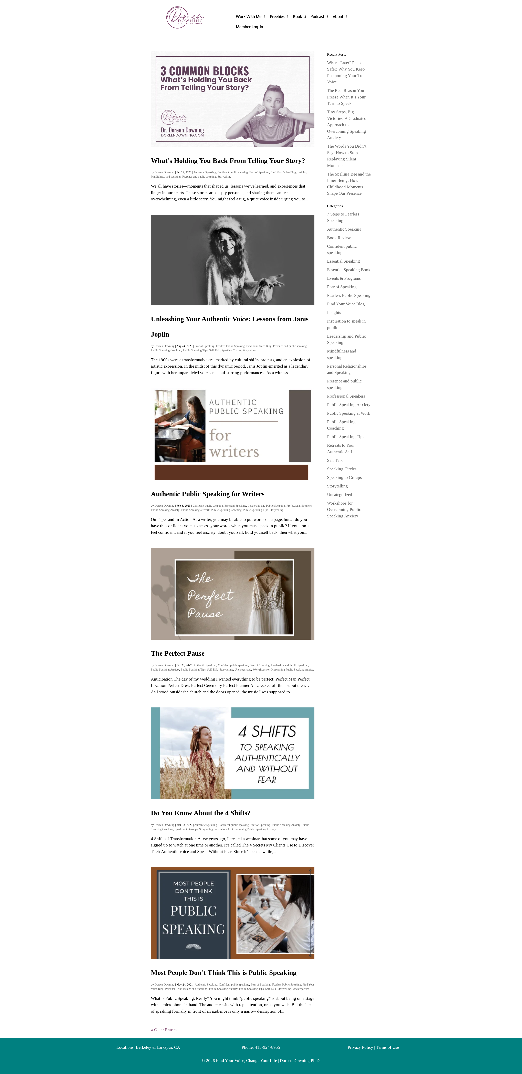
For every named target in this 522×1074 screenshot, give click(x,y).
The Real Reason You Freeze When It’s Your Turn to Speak (346, 97)
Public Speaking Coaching (166, 350)
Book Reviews (339, 237)
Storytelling (224, 176)
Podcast (317, 17)
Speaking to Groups (186, 829)
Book (297, 17)
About (338, 17)
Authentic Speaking (204, 172)
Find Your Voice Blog (283, 172)
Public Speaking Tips (195, 350)
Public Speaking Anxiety (165, 510)
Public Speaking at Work (195, 510)
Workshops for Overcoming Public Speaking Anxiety (283, 669)
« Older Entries (164, 1029)
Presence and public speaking (199, 176)
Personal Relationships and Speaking (186, 988)
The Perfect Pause (178, 653)
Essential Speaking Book (348, 269)
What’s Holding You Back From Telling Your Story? (228, 160)
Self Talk (214, 350)
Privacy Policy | (362, 1047)
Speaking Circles (231, 350)
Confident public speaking (233, 172)
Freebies (277, 17)
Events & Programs (344, 278)
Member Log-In (249, 27)
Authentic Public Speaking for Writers (207, 494)
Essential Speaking (235, 505)
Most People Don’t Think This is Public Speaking (223, 972)
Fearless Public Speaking (230, 346)
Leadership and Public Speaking (266, 505)
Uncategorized (243, 669)
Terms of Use (387, 1047)
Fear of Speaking (259, 172)
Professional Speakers (299, 505)
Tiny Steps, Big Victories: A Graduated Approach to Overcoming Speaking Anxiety (346, 124)
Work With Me (248, 17)
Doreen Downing (164, 172)
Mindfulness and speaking (166, 176)
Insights (301, 172)
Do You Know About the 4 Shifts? (201, 813)
